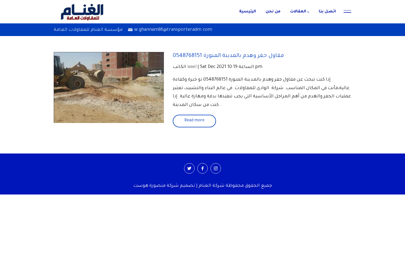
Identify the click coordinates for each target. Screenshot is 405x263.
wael (191, 67)
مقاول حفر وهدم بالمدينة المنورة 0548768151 (228, 56)
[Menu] (347, 12)
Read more (194, 121)
